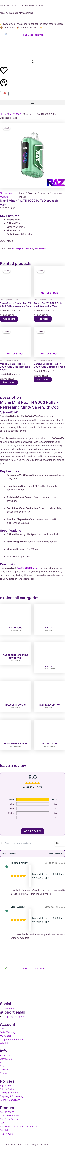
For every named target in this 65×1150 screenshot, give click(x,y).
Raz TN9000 (14, 114)
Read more (43, 318)
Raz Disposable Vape (22, 248)
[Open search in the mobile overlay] (32, 61)
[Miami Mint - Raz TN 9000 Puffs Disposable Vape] (30, 876)
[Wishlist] (4, 70)
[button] (32, 102)
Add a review (32, 831)
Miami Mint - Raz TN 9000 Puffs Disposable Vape (48, 876)
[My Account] (4, 82)
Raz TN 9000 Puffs (27, 568)
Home (3, 114)
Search (59, 843)
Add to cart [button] (9, 318)
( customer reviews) (6, 195)
